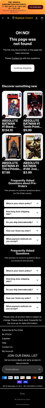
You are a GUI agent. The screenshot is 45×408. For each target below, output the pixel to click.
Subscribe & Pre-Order (12, 330)
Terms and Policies (22, 404)
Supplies (6, 338)
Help (4, 343)
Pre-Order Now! (35, 7)
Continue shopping (22, 68)
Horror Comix (25, 399)
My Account (7, 351)
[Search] (8, 18)
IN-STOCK (7, 334)
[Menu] (3, 18)
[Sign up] (39, 369)
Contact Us (17, 58)
